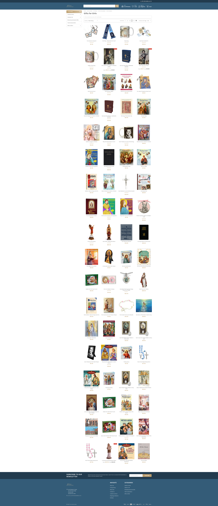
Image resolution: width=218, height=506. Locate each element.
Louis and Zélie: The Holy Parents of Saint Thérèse (91, 412)
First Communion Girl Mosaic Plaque (109, 314)
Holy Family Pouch (91, 91)
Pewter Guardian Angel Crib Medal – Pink (143, 216)
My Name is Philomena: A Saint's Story (144, 314)
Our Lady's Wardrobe (91, 337)
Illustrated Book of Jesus (91, 215)
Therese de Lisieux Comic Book (91, 435)
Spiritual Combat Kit (144, 40)
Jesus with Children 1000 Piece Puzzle (109, 435)
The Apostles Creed (126, 166)
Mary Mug (126, 40)
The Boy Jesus (126, 361)
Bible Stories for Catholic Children (144, 141)
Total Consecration (72, 22)
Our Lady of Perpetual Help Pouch (144, 91)
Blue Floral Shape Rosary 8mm (144, 361)
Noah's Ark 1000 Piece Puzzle (109, 411)
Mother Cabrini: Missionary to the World (126, 412)
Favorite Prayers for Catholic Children (91, 115)
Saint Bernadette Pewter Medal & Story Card (126, 338)
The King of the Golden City (126, 115)
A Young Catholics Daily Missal (144, 241)
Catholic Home (71, 14)
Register (143, 6)
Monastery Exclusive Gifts (73, 20)
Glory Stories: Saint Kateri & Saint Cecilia (109, 362)
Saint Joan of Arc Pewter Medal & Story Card (144, 338)
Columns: (122, 20)
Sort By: (86, 20)
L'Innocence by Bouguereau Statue (109, 460)
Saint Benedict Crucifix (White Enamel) (126, 191)
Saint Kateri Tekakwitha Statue (109, 241)
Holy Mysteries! (144, 191)
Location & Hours (113, 493)
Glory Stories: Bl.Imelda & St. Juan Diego (92, 388)
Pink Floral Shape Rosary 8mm (91, 460)
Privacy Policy (113, 487)
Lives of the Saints (109, 337)
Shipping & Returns (114, 495)
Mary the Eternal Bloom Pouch (109, 141)
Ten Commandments (126, 266)
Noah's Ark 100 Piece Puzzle (91, 289)
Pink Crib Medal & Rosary (109, 289)
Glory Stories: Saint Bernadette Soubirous (126, 461)
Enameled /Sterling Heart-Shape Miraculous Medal (126, 290)
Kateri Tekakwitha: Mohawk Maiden (144, 387)
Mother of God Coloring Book (92, 166)
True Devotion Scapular (91, 40)
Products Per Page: (143, 20)
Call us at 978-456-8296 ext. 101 (74, 495)
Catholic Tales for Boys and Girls (91, 191)
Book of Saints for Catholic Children (109, 191)
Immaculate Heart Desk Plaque (109, 266)
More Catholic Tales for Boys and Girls (91, 314)
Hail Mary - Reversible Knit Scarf (109, 40)
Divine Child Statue (92, 241)
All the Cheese (144, 460)
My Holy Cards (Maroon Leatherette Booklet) (109, 116)
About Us (112, 485)
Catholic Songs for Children (91, 141)
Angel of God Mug (91, 65)
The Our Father (144, 166)
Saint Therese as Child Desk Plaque (91, 361)
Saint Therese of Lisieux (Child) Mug (126, 141)
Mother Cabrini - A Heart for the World (126, 435)
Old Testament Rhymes (126, 241)
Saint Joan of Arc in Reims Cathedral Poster (109, 66)
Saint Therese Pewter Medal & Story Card (126, 388)
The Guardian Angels (109, 91)
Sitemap (111, 497)
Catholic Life (70, 17)
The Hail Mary (144, 115)
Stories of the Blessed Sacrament (144, 266)
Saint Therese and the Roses (144, 411)
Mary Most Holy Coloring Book (126, 215)
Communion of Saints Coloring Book (109, 215)
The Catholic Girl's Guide (109, 166)
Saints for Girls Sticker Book (126, 91)
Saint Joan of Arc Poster (144, 65)
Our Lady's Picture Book (91, 266)
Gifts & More (70, 25)
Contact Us (112, 491)
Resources (112, 489)
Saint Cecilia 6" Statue (143, 289)
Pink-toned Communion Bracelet (126, 314)
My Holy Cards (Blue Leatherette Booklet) (126, 66)
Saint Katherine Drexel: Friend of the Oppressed (143, 436)
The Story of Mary (108, 387)
